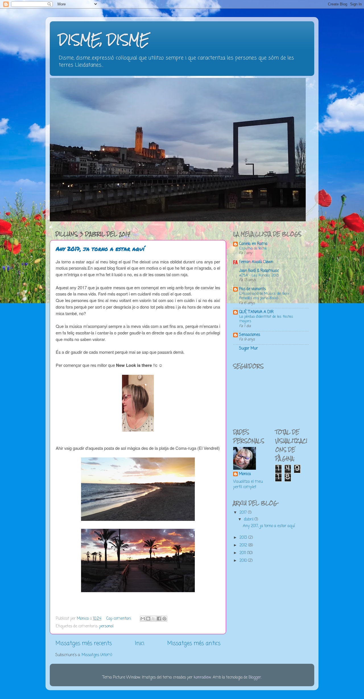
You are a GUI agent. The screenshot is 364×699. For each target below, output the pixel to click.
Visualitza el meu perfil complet (248, 484)
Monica (245, 474)
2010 (243, 561)
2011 (243, 553)
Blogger (255, 678)
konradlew (202, 678)
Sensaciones (249, 335)
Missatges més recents (83, 644)
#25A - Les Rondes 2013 (259, 275)
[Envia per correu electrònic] (143, 618)
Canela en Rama (253, 244)
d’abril (249, 520)
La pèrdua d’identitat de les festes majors (266, 319)
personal (106, 626)
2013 (243, 538)
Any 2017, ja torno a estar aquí (100, 249)
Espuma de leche (253, 248)
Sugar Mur (248, 348)
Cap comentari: (119, 619)
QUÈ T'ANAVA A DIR (256, 312)
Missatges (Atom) (97, 655)
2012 (243, 545)
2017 (243, 513)
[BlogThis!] (148, 618)
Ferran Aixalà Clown (256, 262)
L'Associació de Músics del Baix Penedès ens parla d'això (264, 296)
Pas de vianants (252, 289)
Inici (139, 644)
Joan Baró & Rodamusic (259, 271)
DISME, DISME (103, 40)
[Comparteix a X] (153, 618)
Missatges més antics (193, 644)
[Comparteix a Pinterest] (164, 618)
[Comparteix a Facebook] (159, 618)
